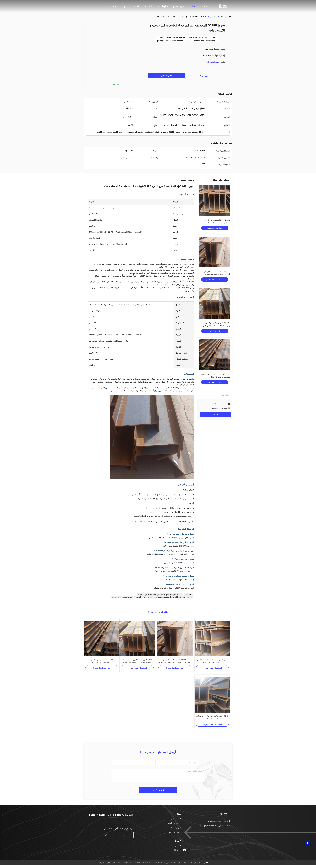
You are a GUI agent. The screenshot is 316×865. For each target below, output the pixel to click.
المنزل (226, 16)
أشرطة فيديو (179, 6)
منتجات (193, 6)
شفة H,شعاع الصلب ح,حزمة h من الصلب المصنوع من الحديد (159, 594)
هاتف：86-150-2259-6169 (218, 821)
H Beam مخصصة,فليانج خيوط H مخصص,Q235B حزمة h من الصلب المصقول (163, 597)
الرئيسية (205, 6)
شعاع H (211, 16)
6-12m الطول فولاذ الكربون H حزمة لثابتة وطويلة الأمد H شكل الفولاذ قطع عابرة (137, 661)
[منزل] (222, 6)
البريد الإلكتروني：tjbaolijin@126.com (214, 826)
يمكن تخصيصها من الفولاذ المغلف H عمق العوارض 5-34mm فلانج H (212, 661)
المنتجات (219, 16)
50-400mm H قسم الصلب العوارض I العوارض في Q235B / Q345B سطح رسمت (216, 274)
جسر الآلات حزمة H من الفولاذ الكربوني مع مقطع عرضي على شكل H (101, 661)
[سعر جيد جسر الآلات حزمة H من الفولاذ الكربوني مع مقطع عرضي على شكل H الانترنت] (214, 354)
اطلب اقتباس (166, 76)
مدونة (125, 6)
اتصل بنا (148, 6)
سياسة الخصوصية (208, 862)
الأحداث (136, 6)
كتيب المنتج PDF (212, 62)
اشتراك (125, 835)
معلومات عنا (162, 6)
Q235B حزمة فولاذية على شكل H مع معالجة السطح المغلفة (212, 717)
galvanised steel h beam (122, 597)
